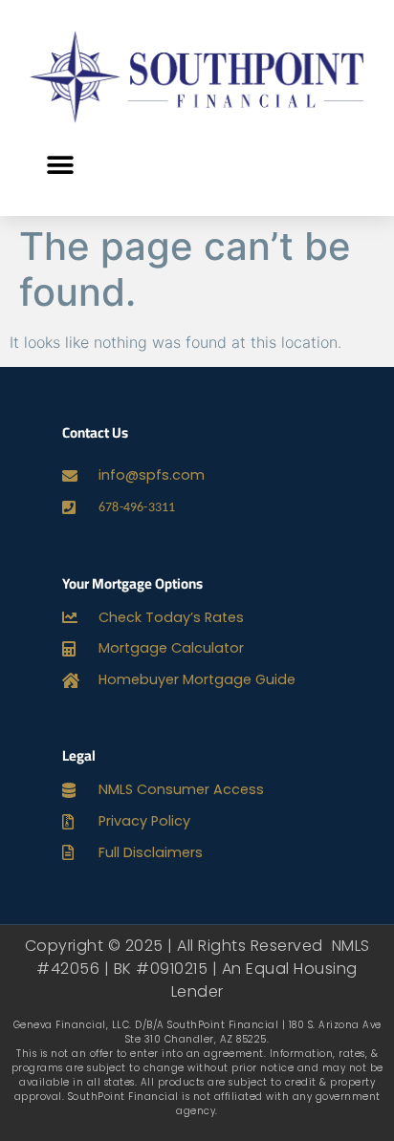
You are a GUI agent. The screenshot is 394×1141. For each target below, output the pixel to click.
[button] (60, 165)
